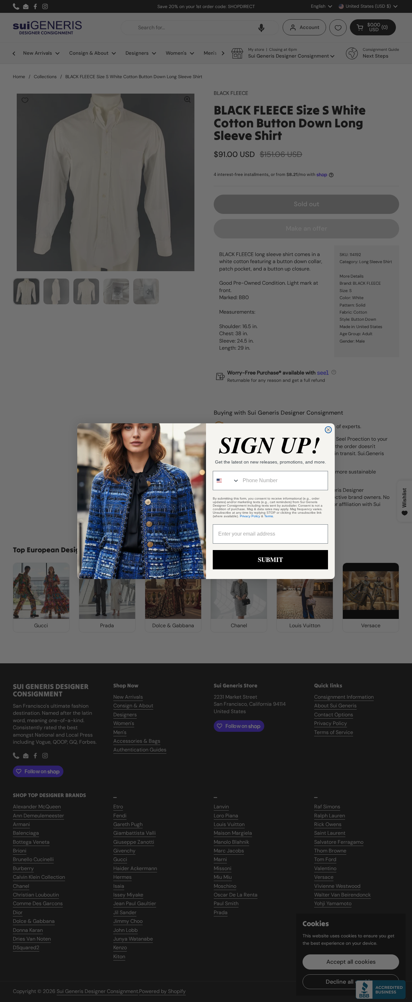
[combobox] (226, 480)
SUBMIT (270, 559)
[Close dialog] (328, 430)
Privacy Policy (250, 516)
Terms (268, 516)
